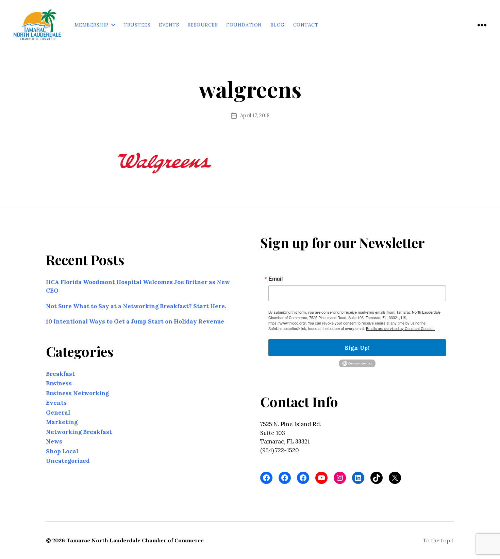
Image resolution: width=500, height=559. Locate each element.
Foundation (244, 25)
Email (275, 278)
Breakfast (60, 374)
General (58, 412)
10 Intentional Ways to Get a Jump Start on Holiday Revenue (135, 321)
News (54, 441)
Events (169, 25)
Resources (202, 25)
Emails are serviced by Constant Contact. (400, 328)
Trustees (136, 25)
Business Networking (77, 393)
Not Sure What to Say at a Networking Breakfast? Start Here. (136, 306)
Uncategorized (68, 461)
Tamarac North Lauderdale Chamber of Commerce (135, 540)
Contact (305, 25)
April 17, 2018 (254, 115)
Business (59, 383)
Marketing (62, 422)
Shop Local (62, 451)
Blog (277, 25)
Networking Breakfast (79, 432)
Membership (91, 25)
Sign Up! (357, 347)
